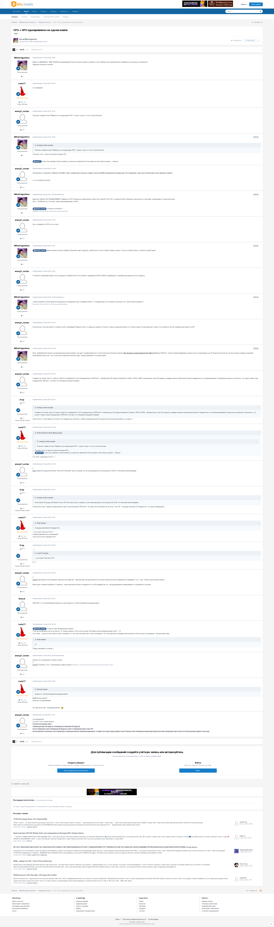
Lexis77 (22, 83)
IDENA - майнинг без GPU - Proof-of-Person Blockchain (32, 861)
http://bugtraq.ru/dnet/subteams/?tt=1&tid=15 (139, 353)
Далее (22, 49)
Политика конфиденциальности (134, 919)
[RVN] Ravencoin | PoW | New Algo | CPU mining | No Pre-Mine (35, 875)
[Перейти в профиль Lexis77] (22, 91)
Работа (29, 841)
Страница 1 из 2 (36, 49)
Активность (64, 11)
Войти (243, 4)
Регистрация (256, 4)
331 (23, 418)
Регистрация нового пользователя (76, 770)
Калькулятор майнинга (20, 908)
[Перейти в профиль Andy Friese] (236, 865)
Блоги (35, 11)
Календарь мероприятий (20, 906)
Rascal (22, 599)
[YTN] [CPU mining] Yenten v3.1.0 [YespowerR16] (30, 819)
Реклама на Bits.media (209, 904)
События (43, 11)
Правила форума (82, 901)
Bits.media (16, 11)
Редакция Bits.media (209, 906)
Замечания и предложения (85, 911)
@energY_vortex (39, 208)
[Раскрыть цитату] (36, 145)
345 (23, 130)
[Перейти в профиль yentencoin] (236, 823)
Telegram (142, 908)
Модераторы (35, 17)
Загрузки (53, 11)
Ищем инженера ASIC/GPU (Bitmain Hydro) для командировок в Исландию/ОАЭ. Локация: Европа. (48, 833)
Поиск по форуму (82, 906)
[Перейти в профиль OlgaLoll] (236, 837)
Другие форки (32, 827)
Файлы (78, 908)
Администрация (81, 904)
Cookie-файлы (153, 919)
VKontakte (142, 906)
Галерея (24, 17)
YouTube (142, 911)
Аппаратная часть (40, 41)
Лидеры (65, 17)
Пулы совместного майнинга (37, 855)
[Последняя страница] (27, 49)
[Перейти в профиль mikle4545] (236, 879)
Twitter (141, 901)
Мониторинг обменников (20, 904)
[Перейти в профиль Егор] (22, 407)
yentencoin (243, 822)
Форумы (15, 17)
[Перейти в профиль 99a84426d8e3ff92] (236, 851)
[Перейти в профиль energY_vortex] (22, 119)
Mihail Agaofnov (31, 39)
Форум (26, 11)
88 (23, 617)
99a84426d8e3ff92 (246, 850)
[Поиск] (260, 11)
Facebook (142, 904)
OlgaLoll (242, 836)
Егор (22, 400)
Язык (118, 919)
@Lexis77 (37, 161)
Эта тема (252, 11)
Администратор (207, 901)
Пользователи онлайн (51, 17)
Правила (75, 11)
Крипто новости (17, 901)
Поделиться (236, 40)
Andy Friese (244, 864)
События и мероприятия (210, 911)
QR (153, 924)
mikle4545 (243, 878)
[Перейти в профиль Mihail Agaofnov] (15, 40)
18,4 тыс (23, 102)
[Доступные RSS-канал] (260, 890)
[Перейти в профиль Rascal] (22, 606)
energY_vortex (22, 111)
